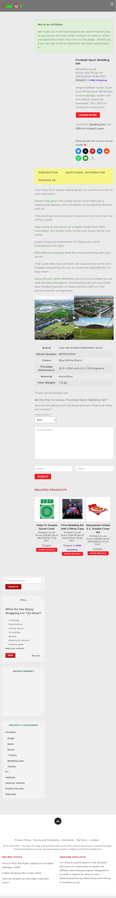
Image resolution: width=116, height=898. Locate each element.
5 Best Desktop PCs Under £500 (21, 873)
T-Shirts (12, 755)
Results (36, 656)
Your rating (43, 415)
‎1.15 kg (63, 382)
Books (12, 636)
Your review (44, 430)
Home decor (16, 628)
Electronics (15, 624)
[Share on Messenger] (78, 151)
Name (40, 468)
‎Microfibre (66, 376)
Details (81, 80)
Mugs (10, 738)
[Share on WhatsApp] (78, 158)
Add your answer (14, 648)
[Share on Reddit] (107, 151)
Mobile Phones (14, 788)
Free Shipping (46, 67)
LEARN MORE (88, 115)
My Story (82, 840)
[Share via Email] (85, 158)
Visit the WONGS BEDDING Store (80, 347)
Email (81, 468)
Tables (11, 766)
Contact (94, 840)
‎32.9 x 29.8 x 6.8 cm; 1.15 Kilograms (81, 368)
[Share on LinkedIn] (99, 151)
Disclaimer (68, 840)
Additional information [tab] (85, 172)
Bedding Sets (97, 124)
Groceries (14, 632)
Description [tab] (48, 172)
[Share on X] (85, 151)
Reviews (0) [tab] (47, 180)
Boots (11, 749)
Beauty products (19, 640)
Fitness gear (16, 644)
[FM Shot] (12, 8)
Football (10, 732)
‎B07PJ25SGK (67, 354)
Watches (10, 794)
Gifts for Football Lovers (90, 128)
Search (13, 586)
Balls (10, 744)
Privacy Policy (23, 840)
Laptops (10, 777)
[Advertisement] (23, 693)
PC (7, 771)
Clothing (14, 620)
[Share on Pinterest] (92, 151)
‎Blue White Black (70, 360)
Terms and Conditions (46, 840)
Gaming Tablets (15, 783)
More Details (46, 550)
